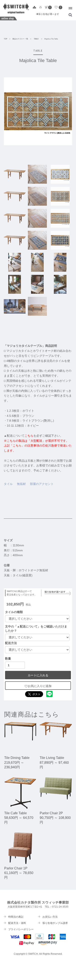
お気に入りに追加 (40, 686)
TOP (5, 39)
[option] (38, 111)
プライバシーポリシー (21, 929)
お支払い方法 (50, 916)
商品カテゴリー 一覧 (20, 39)
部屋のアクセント (42, 484)
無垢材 (21, 484)
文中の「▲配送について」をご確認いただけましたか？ (36, 628)
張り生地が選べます (48, 14)
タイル (8, 484)
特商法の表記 (15, 916)
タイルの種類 (14, 612)
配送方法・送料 (17, 923)
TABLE (36, 39)
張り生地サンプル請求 (55, 923)
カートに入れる (38, 675)
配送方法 (11, 643)
